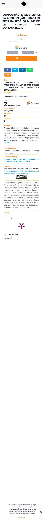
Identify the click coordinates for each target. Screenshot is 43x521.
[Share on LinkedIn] (22, 70)
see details (8, 239)
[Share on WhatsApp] (30, 70)
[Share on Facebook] (7, 70)
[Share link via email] (7, 75)
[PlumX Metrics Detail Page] (21, 226)
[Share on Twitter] (15, 70)
